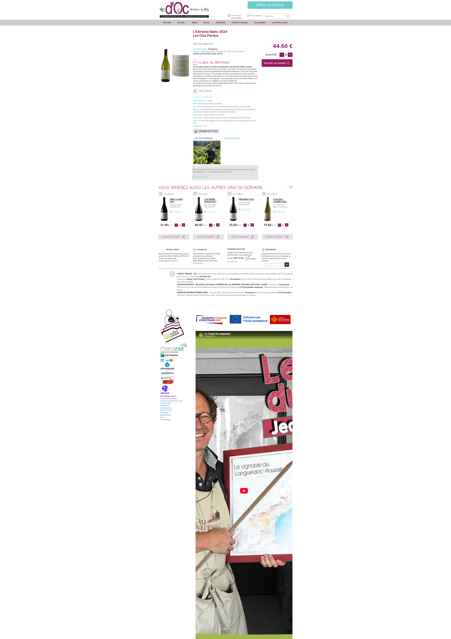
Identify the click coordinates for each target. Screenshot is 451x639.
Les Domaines (260, 23)
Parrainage (164, 413)
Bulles (207, 23)
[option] (174, 216)
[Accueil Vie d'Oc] (184, 10)
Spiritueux (221, 23)
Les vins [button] (181, 23)
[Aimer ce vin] (195, 91)
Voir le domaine (201, 176)
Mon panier (236, 15)
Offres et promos (240, 23)
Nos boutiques (165, 420)
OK (287, 264)
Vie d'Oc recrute (166, 410)
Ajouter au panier (275, 63)
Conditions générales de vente (171, 401)
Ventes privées (165, 408)
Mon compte (256, 15)
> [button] (291, 187)
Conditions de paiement (169, 398)
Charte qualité (165, 403)
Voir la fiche (176, 211)
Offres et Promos (270, 5)
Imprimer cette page (208, 131)
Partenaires (164, 406)
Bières (194, 23)
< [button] (288, 187)
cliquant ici (174, 261)
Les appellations (280, 23)
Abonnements (165, 415)
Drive (162, 417)
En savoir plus (198, 263)
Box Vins (167, 23)
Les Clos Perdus (204, 138)
